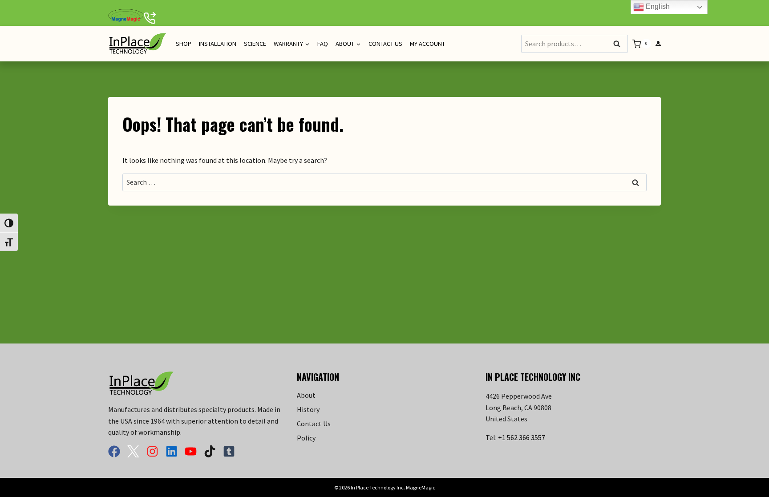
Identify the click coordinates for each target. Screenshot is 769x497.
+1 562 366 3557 (521, 437)
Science (255, 44)
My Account (427, 44)
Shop (183, 44)
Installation (217, 44)
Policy (306, 437)
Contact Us (385, 44)
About (306, 395)
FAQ (322, 44)
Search (619, 44)
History (308, 409)
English (657, 6)
